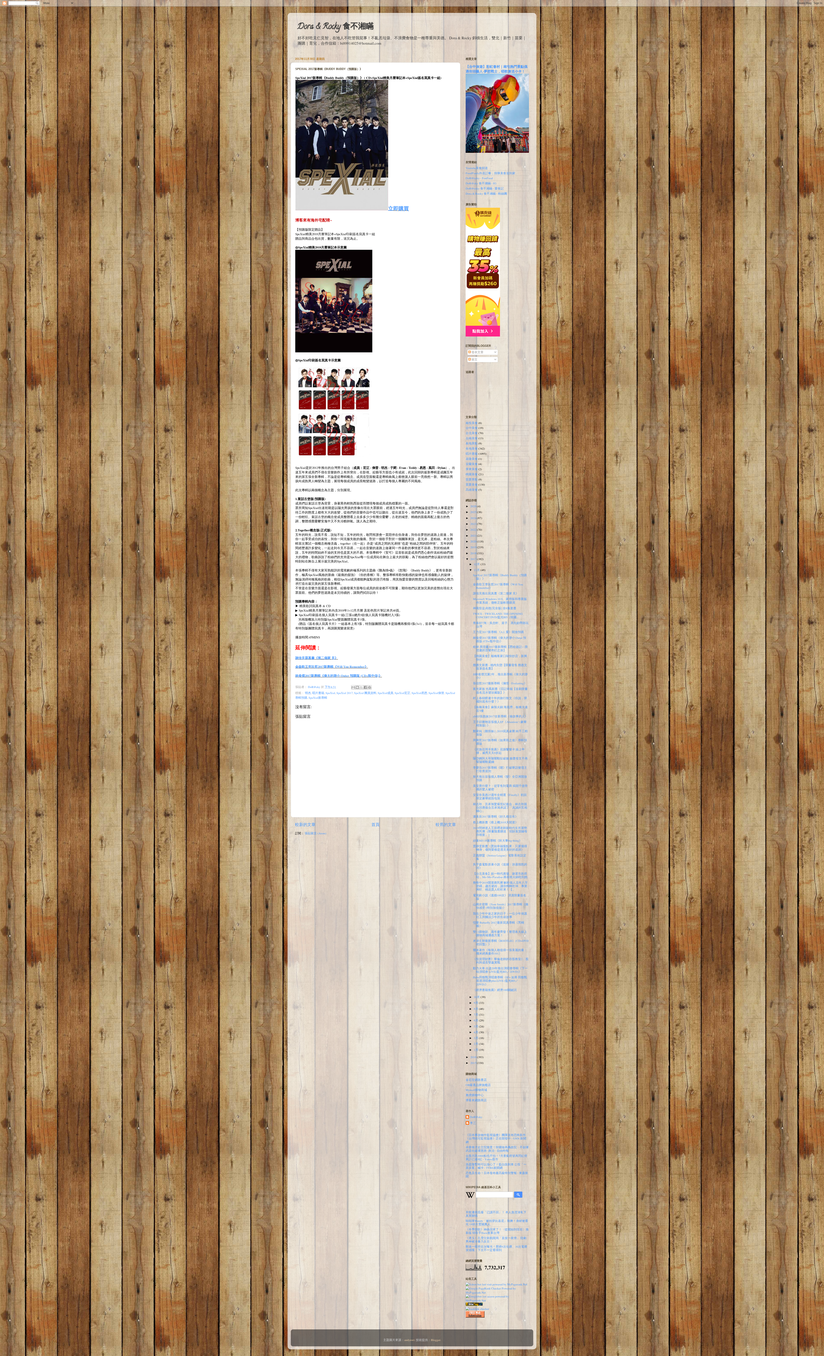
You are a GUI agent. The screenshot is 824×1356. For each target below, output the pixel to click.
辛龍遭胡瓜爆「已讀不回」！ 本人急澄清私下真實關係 (496, 1214)
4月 (476, 1032)
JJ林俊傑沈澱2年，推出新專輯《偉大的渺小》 (500, 676)
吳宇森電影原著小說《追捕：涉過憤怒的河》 (500, 866)
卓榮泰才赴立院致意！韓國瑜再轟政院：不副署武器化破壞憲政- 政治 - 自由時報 (497, 1149)
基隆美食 (472, 459)
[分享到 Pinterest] (369, 687)
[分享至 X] (361, 687)
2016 (473, 1057)
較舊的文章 (446, 824)
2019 (473, 547)
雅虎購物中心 (475, 1095)
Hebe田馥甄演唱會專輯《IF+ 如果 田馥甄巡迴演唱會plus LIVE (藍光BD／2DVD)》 (500, 980)
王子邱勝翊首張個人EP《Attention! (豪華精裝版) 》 (500, 723)
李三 (473, 1123)
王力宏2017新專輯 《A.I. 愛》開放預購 (498, 632)
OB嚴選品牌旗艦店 (478, 1085)
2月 (476, 1044)
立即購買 (398, 208)
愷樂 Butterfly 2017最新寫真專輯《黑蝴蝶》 (498, 924)
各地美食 (472, 448)
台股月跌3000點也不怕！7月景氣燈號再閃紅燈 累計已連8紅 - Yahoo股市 (496, 1157)
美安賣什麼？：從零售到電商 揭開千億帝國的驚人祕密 (500, 787)
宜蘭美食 (472, 464)
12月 (477, 564)
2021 (473, 536)
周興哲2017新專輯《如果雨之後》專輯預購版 (500, 741)
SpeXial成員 (385, 693)
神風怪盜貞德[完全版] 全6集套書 (494, 608)
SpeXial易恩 (419, 693)
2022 (473, 530)
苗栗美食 (472, 484)
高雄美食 (472, 490)
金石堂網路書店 (476, 1080)
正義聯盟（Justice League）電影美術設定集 (499, 857)
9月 (476, 1003)
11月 (477, 570)
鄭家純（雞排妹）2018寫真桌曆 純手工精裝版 (500, 732)
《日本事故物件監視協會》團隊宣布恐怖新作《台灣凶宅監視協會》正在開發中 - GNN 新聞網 (496, 1138)
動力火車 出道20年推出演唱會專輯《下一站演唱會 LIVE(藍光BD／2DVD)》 (500, 970)
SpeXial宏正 (402, 693)
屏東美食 (472, 469)
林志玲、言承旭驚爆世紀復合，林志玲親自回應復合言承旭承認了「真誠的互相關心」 (500, 807)
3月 (476, 1038)
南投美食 (472, 423)
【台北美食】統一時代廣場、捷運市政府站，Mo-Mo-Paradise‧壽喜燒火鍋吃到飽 (500, 875)
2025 (473, 512)
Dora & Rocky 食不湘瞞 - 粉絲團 (486, 193)
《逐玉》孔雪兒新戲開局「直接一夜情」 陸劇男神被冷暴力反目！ (496, 1239)
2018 (473, 553)
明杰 (308, 693)
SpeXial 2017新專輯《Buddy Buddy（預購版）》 (500, 576)
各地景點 (472, 443)
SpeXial (330, 693)
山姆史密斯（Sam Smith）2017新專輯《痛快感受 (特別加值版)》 (500, 906)
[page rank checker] (477, 1309)
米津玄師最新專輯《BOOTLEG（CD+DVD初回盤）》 (501, 942)
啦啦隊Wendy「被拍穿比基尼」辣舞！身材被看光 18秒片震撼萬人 (497, 1222)
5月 (476, 1026)
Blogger (435, 1340)
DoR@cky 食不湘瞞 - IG (481, 183)
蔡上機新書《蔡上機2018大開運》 (495, 822)
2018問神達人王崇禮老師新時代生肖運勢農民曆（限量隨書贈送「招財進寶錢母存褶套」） (500, 831)
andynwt (409, 1340)
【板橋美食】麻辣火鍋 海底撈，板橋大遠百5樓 (500, 708)
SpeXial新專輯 (318, 698)
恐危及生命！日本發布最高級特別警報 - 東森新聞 (497, 1174)
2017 (473, 559)
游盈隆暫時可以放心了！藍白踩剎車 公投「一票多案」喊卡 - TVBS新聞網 (496, 1166)
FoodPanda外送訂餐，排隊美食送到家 (490, 173)
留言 (474, 359)
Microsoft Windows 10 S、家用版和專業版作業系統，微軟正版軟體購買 (500, 600)
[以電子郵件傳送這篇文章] (353, 687)
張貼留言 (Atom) (315, 833)
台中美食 (472, 428)
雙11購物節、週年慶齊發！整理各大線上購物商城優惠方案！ (500, 933)
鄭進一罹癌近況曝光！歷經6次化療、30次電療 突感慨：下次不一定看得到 (496, 1248)
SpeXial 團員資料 (365, 693)
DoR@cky (476, 1117)
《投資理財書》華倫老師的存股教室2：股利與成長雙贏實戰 (501, 960)
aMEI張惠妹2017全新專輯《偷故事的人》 (500, 716)
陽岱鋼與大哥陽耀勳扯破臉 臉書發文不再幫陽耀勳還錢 (500, 760)
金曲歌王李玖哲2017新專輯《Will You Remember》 (331, 666)
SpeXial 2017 (344, 693)
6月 (476, 1020)
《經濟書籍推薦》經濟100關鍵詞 (495, 990)
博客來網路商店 (476, 1100)
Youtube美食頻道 (477, 168)
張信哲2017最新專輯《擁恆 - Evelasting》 (500, 683)
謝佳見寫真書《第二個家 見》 (316, 657)
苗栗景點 (472, 479)
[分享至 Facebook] (365, 687)
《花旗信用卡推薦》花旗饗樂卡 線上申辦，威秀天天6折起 (499, 751)
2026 (473, 506)
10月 (477, 997)
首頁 (375, 824)
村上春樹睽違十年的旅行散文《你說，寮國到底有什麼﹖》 (500, 699)
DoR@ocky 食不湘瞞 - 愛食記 (485, 188)
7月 (476, 1015)
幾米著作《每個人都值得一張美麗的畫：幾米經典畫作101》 (500, 951)
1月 (476, 1050)
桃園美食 (472, 474)
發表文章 (477, 352)
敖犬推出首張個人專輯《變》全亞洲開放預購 (500, 778)
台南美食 (472, 438)
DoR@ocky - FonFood (479, 178)
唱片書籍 (318, 693)
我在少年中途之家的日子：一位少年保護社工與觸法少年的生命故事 (500, 915)
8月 (476, 1009)
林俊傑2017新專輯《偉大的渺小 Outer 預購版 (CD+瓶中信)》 (338, 675)
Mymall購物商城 (476, 1090)
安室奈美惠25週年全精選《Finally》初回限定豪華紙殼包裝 (500, 796)
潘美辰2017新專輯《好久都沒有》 (495, 816)
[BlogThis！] (357, 687)
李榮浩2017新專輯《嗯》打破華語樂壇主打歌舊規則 (500, 769)
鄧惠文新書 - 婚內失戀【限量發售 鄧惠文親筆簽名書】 (500, 666)
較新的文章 (305, 824)
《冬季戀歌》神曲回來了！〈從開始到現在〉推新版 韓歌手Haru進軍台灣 (497, 1231)
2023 (473, 524)
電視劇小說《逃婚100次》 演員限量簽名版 (499, 897)
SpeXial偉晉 (436, 693)
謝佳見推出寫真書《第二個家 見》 (496, 593)
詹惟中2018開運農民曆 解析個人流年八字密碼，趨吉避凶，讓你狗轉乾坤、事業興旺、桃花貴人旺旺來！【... (500, 886)
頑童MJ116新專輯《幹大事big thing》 (497, 840)
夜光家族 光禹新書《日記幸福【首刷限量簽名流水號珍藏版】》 (500, 690)
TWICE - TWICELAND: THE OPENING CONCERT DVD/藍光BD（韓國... (498, 615)
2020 (473, 541)
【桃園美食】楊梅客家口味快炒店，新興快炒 (500, 657)
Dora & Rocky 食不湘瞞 (335, 27)
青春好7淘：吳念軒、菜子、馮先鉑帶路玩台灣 (501, 624)
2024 (473, 518)
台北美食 (472, 433)
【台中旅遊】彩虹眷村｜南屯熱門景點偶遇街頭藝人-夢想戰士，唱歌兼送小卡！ (496, 69)
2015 (473, 1063)
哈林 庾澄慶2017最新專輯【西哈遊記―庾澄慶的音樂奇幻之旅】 (500, 648)
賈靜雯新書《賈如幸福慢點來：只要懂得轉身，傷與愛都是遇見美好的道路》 (500, 847)
